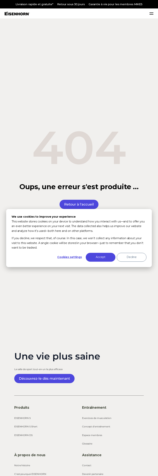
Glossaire (87, 443)
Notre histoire (22, 465)
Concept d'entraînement (96, 426)
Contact (86, 465)
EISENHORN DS (23, 435)
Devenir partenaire (92, 474)
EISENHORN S (22, 418)
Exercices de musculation (96, 418)
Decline (132, 257)
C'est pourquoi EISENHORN (30, 474)
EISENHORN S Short (25, 426)
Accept (100, 257)
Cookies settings (69, 257)
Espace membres (92, 435)
